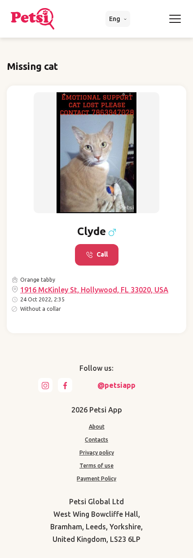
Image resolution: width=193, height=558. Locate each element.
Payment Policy (96, 478)
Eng (115, 18)
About (97, 426)
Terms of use (96, 465)
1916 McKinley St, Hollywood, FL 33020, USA (94, 289)
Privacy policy (96, 452)
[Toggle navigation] (175, 19)
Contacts (96, 439)
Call (102, 254)
